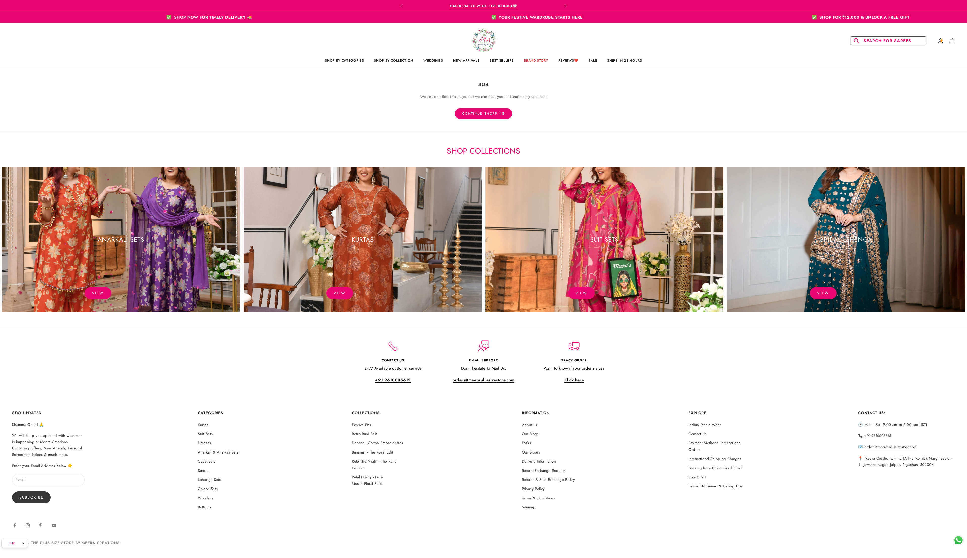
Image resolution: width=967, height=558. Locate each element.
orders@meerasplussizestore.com (891, 446)
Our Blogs (530, 434)
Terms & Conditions (538, 498)
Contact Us (697, 434)
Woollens (205, 498)
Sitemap (528, 507)
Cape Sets (206, 461)
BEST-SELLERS (502, 60)
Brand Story (536, 60)
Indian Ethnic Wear (704, 425)
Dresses (204, 443)
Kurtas (203, 425)
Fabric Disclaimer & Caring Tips (715, 486)
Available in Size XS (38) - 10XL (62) (483, 6)
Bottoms (204, 507)
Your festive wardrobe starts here (318, 17)
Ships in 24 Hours (624, 60)
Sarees (203, 470)
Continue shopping (483, 113)
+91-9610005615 (878, 435)
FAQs (526, 443)
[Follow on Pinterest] (40, 525)
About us (529, 425)
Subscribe (31, 497)
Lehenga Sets (209, 479)
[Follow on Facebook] (14, 525)
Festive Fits (361, 425)
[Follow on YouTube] (53, 525)
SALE (593, 60)
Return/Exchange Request (543, 470)
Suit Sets (205, 434)
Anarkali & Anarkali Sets (218, 452)
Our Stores (531, 452)
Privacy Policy (533, 489)
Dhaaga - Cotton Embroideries (377, 443)
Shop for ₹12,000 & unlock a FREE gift (642, 17)
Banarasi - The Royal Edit (372, 452)
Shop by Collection (393, 60)
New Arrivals (466, 60)
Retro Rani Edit (364, 434)
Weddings (433, 60)
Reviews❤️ (568, 60)
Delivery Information (539, 461)
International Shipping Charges (714, 459)
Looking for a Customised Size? (715, 468)
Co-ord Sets (208, 489)
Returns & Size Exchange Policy (548, 479)
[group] (121, 239)
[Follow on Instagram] (27, 525)
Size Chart (697, 477)
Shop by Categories (344, 60)
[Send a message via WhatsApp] (958, 540)
